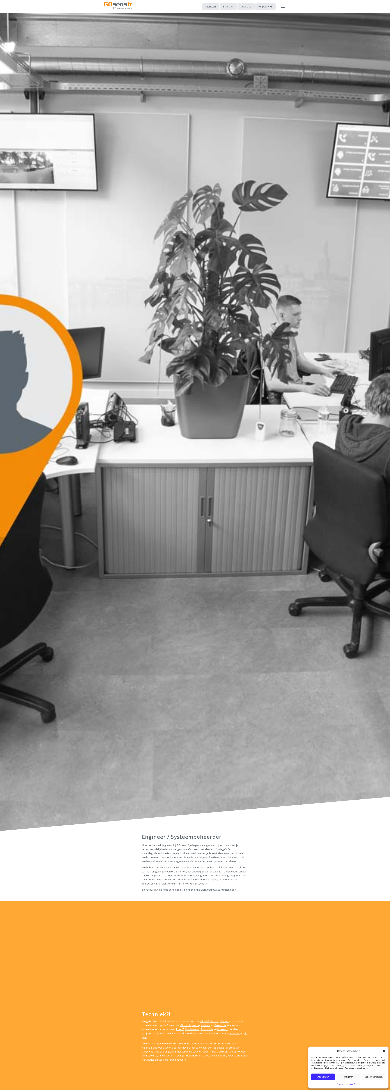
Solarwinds (207, 1029)
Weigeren (348, 1077)
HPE (206, 1021)
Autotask (234, 1033)
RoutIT (180, 1029)
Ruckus (214, 1021)
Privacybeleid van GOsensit (348, 1084)
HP (201, 1021)
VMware (205, 1025)
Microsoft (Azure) (190, 1025)
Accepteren (323, 1077)
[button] (383, 1050)
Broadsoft (220, 1025)
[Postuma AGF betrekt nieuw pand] (2, 545)
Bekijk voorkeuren (374, 1077)
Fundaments (192, 1029)
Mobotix (224, 1021)
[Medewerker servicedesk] (387, 545)
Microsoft (222, 1029)
